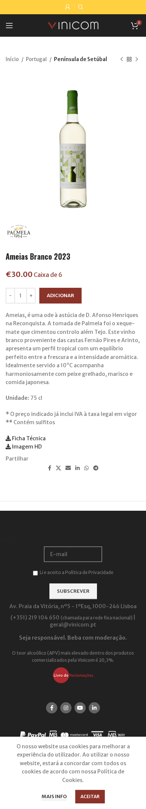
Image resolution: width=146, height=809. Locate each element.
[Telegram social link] (96, 468)
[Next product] (136, 59)
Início (12, 59)
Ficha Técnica (28, 438)
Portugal (37, 59)
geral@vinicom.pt (73, 624)
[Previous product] (121, 59)
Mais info (54, 796)
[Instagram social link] (66, 707)
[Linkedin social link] (77, 468)
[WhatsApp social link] (86, 468)
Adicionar (60, 295)
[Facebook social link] (50, 468)
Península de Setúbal (80, 59)
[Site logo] (73, 25)
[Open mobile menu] (9, 25)
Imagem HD (26, 446)
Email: (8, 540)
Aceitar (90, 796)
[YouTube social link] (80, 707)
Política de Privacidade (89, 572)
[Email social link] (68, 468)
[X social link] (58, 468)
